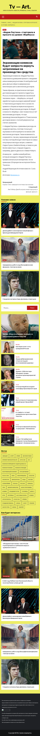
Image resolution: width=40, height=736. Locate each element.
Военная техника (7, 467)
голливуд (25, 491)
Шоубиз (5, 331)
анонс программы (26, 487)
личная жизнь (6, 499)
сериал (18, 503)
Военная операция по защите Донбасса (14, 463)
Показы (15, 483)
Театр (17, 384)
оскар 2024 (17, 499)
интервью (11, 495)
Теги (3, 487)
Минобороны (16, 479)
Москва (30, 479)
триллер (31, 503)
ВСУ (29, 459)
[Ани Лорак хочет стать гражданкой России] (7, 347)
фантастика (6, 507)
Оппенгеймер (6, 483)
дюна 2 (32, 491)
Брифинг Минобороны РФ (9, 459)
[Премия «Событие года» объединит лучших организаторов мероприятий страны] (7, 373)
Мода (24, 479)
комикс (31, 495)
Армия (18, 456)
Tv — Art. (20, 6)
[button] (3, 16)
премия (24, 499)
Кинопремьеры (21, 475)
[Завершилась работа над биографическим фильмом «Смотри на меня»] (20, 249)
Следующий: (22, 189)
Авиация (5, 456)
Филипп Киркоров (13, 487)
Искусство (5, 475)
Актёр (12, 456)
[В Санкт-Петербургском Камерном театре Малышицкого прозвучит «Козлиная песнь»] (7, 440)
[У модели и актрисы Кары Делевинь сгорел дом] (20, 284)
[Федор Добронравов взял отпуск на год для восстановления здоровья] (7, 360)
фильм (14, 507)
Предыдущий (18, 183)
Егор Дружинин (24, 471)
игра (3, 495)
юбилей (21, 507)
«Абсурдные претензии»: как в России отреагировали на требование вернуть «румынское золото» (16, 545)
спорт (25, 503)
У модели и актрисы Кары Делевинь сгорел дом (19, 299)
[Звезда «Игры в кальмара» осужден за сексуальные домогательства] (20, 326)
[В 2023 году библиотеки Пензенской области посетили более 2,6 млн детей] (20, 565)
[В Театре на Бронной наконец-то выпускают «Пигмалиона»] (7, 427)
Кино (4, 29)
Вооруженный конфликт (9, 471)
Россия (22, 483)
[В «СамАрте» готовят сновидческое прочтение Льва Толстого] (7, 413)
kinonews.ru (15, 175)
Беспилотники (27, 456)
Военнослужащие (20, 467)
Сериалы (30, 483)
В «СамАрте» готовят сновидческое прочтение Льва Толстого (26, 414)
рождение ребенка (7, 503)
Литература (5, 479)
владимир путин (14, 491)
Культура (31, 475)
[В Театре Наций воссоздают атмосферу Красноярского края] (7, 387)
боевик (4, 491)
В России (22, 459)
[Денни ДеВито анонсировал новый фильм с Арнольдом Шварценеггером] (20, 215)
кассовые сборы (21, 495)
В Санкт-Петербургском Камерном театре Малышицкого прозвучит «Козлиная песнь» (26, 441)
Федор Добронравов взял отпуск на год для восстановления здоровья (24, 361)
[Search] (37, 16)
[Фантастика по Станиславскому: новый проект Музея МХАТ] (7, 400)
